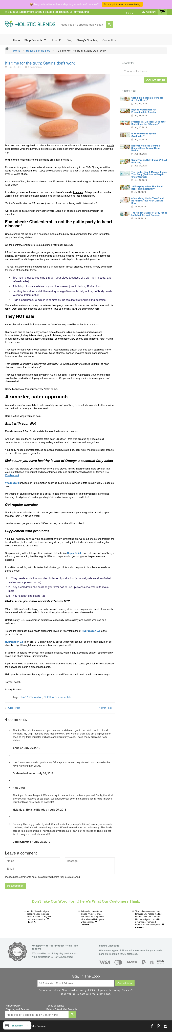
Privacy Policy (13, 1005)
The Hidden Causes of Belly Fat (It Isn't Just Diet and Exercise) (149, 214)
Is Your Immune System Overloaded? (143, 134)
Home (16, 40)
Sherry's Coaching (87, 40)
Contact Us (109, 40)
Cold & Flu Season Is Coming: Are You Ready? (147, 99)
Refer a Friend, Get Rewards (61, 1009)
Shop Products (33, 40)
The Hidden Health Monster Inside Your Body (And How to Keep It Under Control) (149, 174)
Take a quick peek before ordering (122, 4)
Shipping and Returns (17, 1009)
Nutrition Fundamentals (57, 697)
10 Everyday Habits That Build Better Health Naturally (147, 187)
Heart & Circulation (31, 697)
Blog (69, 40)
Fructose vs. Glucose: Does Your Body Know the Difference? (148, 123)
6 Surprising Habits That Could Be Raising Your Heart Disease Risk (147, 201)
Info (54, 40)
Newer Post (105, 707)
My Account (148, 11)
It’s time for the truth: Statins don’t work (40, 63)
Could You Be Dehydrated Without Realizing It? (149, 161)
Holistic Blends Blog (38, 50)
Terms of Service (55, 1005)
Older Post (14, 707)
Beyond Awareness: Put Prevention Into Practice (143, 110)
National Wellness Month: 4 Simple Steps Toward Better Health (145, 148)
